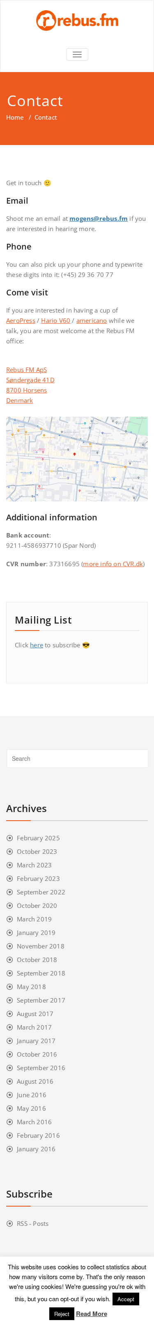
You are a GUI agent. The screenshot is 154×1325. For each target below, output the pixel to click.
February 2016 (38, 1135)
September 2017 (41, 1000)
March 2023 (34, 865)
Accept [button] (125, 1299)
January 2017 (36, 1041)
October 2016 (37, 1054)
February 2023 (38, 878)
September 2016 (41, 1068)
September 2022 (41, 892)
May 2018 (31, 986)
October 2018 (37, 959)
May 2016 (31, 1108)
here (36, 645)
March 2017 (34, 1027)
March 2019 (34, 919)
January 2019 (36, 932)
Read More (91, 1313)
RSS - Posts (32, 1223)
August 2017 (35, 1014)
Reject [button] (61, 1314)
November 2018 (40, 946)
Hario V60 (55, 320)
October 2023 (37, 851)
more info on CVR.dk (113, 564)
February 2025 (38, 838)
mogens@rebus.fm (98, 218)
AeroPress (20, 320)
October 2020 (37, 905)
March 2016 (34, 1122)
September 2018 (41, 973)
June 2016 (31, 1095)
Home (15, 117)
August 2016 (35, 1081)
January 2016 (36, 1149)
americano (91, 320)
